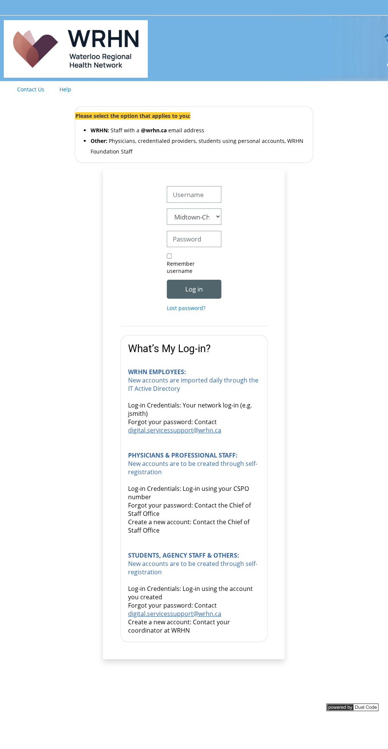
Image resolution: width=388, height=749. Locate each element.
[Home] (76, 47)
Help (65, 89)
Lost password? (186, 308)
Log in (194, 288)
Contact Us (30, 89)
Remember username (181, 267)
